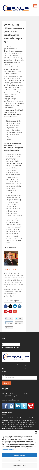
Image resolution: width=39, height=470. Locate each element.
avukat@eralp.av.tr (13, 400)
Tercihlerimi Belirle (19, 465)
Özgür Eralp (10, 269)
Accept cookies (19, 455)
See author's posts (13, 301)
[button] (36, 432)
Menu (35, 5)
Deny (19, 460)
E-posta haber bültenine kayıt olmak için (14, 365)
